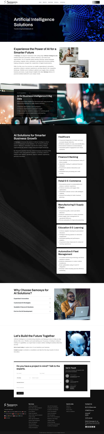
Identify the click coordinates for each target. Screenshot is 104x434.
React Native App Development (35, 407)
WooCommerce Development (53, 424)
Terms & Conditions (70, 411)
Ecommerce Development (52, 409)
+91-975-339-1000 (74, 381)
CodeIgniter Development (52, 407)
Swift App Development (33, 409)
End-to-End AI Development (23, 311)
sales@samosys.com (75, 376)
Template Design (50, 420)
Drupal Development (33, 413)
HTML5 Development (51, 411)
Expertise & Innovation (21, 298)
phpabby (72, 388)
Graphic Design (32, 416)
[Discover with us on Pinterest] (94, 427)
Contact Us (68, 407)
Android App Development (34, 420)
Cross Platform (32, 411)
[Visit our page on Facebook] (86, 427)
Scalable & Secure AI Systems (23, 307)
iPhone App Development (34, 418)
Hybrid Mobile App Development (35, 415)
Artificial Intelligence (33, 406)
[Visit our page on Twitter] (88, 427)
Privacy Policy (69, 409)
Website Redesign (51, 422)
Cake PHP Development (52, 406)
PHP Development (51, 415)
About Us (68, 406)
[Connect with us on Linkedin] (92, 427)
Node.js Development (33, 427)
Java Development (32, 424)
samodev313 (73, 386)
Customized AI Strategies (22, 303)
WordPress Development (52, 425)
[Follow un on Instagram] (90, 427)
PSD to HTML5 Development (53, 416)
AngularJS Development (34, 425)
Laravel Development (51, 413)
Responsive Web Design (52, 418)
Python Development (33, 422)
